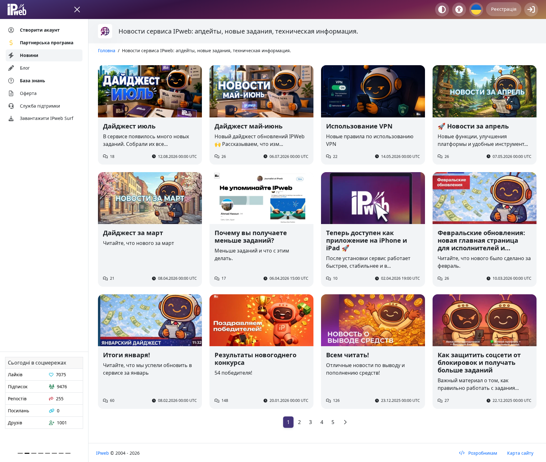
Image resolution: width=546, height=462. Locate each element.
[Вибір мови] (476, 9)
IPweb (103, 453)
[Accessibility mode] (459, 9)
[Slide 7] (67, 453)
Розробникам (482, 453)
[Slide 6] (61, 453)
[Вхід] (531, 9)
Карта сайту (520, 453)
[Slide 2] (33, 453)
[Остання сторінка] (345, 422)
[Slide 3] (40, 453)
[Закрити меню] (77, 9)
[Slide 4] (47, 453)
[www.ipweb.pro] (23, 9)
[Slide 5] (54, 453)
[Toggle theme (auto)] (442, 9)
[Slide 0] (20, 453)
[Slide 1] (27, 453)
